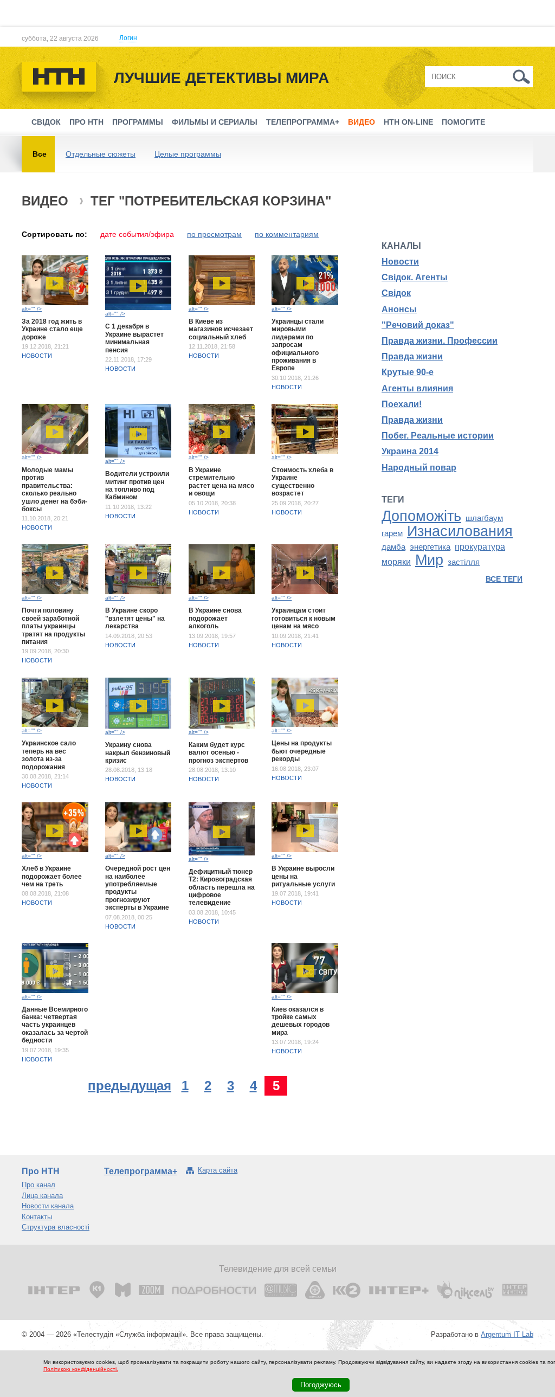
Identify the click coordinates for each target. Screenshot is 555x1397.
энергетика (430, 547)
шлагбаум (484, 518)
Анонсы (399, 309)
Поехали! (402, 404)
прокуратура (480, 546)
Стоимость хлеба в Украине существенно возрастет (302, 481)
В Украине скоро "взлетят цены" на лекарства (135, 618)
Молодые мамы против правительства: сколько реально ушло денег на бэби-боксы (54, 489)
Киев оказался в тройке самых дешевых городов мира (301, 1021)
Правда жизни (412, 356)
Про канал (38, 1185)
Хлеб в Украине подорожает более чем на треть (52, 876)
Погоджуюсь (320, 1385)
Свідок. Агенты (415, 277)
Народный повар (419, 467)
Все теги (504, 579)
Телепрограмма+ (302, 122)
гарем (392, 533)
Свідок (46, 122)
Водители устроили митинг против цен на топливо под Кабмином (137, 485)
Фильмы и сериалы (214, 122)
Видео (361, 122)
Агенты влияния (417, 388)
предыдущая (129, 1085)
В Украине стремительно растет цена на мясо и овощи (221, 481)
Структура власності (55, 1227)
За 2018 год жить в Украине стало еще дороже (52, 329)
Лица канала (42, 1196)
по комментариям (287, 234)
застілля (464, 562)
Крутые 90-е (408, 372)
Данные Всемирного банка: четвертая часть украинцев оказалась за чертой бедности (55, 1025)
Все (40, 154)
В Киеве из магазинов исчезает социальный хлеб (221, 329)
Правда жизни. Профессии (440, 340)
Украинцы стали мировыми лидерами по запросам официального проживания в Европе (298, 345)
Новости (37, 355)
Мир (429, 560)
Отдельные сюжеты (100, 154)
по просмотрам (214, 234)
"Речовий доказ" (418, 325)
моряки (396, 561)
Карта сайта (217, 1170)
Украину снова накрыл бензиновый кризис (137, 752)
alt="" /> (32, 309)
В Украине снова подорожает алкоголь (215, 618)
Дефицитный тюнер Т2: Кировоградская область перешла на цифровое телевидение (222, 887)
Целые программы (187, 154)
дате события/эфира (137, 234)
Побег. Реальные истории (438, 435)
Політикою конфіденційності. (80, 1369)
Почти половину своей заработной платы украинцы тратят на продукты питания (53, 626)
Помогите (463, 122)
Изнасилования (460, 531)
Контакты (37, 1217)
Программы (137, 122)
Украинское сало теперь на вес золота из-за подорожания (49, 754)
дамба (393, 547)
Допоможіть (421, 516)
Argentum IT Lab (507, 1334)
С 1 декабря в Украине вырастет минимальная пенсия (134, 338)
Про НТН (86, 122)
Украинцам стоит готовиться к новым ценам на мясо (303, 618)
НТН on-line (408, 122)
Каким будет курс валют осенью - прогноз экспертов (218, 752)
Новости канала (48, 1206)
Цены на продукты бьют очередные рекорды (302, 751)
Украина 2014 (410, 451)
